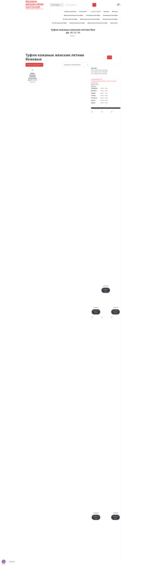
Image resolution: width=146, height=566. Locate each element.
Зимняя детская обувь (110, 15)
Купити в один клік (36, 72)
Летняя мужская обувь (59, 23)
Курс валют (114, 23)
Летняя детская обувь (93, 15)
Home (72, 36)
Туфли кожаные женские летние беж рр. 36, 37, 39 (32, 77)
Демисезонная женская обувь (90, 19)
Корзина (106, 11)
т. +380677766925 (95, 11)
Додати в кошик (30, 72)
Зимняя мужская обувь (77, 23)
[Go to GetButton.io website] (3, 564)
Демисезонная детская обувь (73, 15)
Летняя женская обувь (70, 19)
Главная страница (70, 11)
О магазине (83, 11)
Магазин (115, 11)
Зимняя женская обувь (110, 19)
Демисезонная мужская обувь (98, 23)
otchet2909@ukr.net (96, 79)
